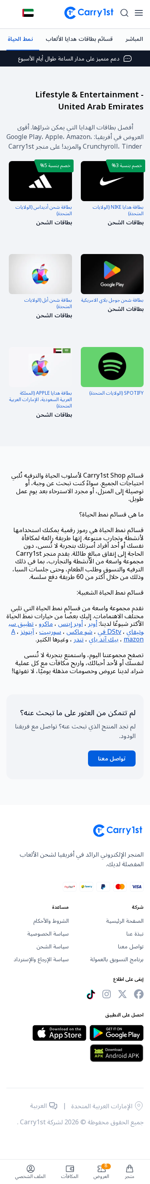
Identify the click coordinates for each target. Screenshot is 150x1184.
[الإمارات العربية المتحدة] (28, 13)
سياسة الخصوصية (48, 934)
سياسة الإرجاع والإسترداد (41, 960)
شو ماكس (79, 632)
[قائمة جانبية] (139, 13)
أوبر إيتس (70, 624)
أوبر (92, 624)
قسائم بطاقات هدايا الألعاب (79, 39)
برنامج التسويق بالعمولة (117, 960)
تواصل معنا (112, 758)
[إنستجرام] (106, 994)
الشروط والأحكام (51, 921)
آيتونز (27, 632)
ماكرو (46, 624)
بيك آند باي (103, 639)
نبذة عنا (135, 934)
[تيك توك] (91, 994)
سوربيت (50, 632)
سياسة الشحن (52, 947)
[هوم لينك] (85, 12)
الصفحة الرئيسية (125, 921)
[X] (122, 994)
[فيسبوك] (139, 994)
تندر (79, 639)
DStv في (109, 632)
